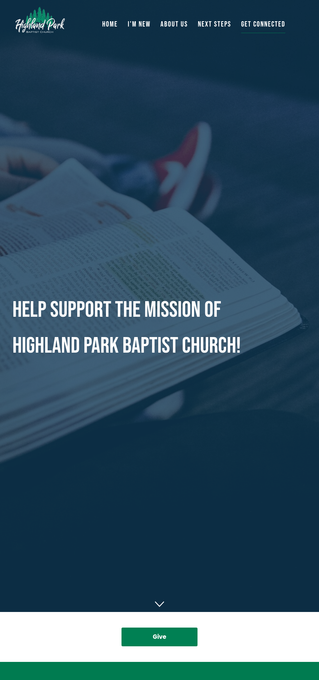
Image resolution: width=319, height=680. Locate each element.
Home (110, 24)
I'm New (139, 24)
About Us (174, 24)
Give (159, 637)
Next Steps (214, 24)
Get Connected (263, 24)
